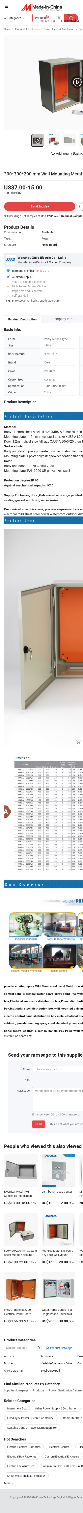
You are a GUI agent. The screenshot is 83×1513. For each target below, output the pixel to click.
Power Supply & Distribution (59, 29)
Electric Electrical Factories (23, 1447)
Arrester (9, 1356)
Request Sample (71, 215)
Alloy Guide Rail (13, 1370)
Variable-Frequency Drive (56, 1363)
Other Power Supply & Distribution (56, 1408)
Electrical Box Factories (21, 1456)
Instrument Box (17, 1408)
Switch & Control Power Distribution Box (32, 1427)
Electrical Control (59, 1447)
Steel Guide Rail (50, 1370)
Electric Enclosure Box (21, 1466)
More (7, 1483)
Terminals (47, 1356)
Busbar (8, 1363)
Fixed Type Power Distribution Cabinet (31, 1418)
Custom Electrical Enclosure (62, 1456)
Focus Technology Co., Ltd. (51, 1497)
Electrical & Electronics (27, 29)
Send (38, 1124)
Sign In (10, 300)
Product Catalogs (61, 1348)
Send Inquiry (40, 206)
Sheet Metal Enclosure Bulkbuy (26, 1476)
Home (7, 29)
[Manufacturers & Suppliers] (41, 7)
